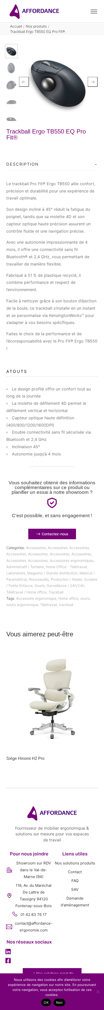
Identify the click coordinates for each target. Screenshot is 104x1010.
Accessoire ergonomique (36, 598)
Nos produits (36, 26)
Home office (68, 598)
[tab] (52, 164)
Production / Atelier (66, 579)
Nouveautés (39, 579)
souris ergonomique (22, 604)
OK (46, 1002)
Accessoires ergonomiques (71, 560)
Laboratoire (15, 573)
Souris (40, 585)
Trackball (55, 592)
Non (59, 1002)
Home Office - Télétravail (66, 567)
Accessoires (36, 548)
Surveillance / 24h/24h (65, 585)
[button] (8, 952)
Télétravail (48, 604)
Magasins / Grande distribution (52, 573)
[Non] (97, 991)
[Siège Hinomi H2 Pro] (52, 699)
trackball (66, 604)
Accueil (16, 26)
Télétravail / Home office (26, 592)
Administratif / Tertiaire (25, 567)
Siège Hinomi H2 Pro (25, 758)
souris (85, 598)
